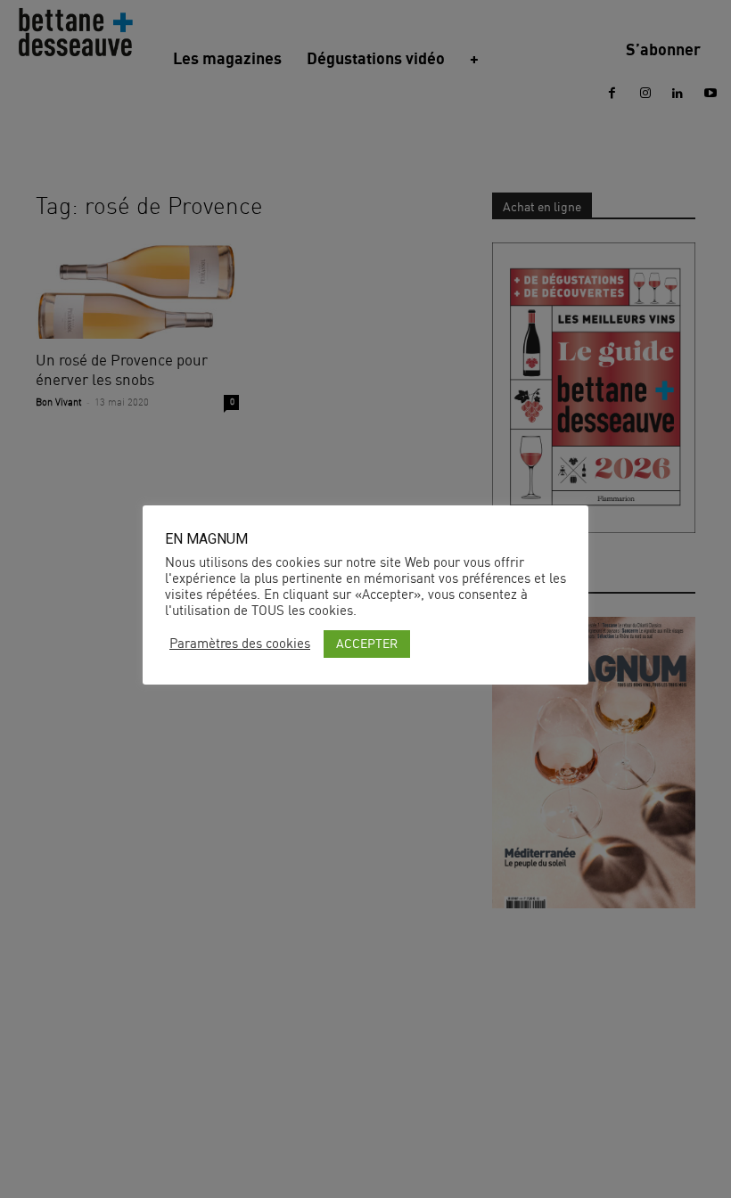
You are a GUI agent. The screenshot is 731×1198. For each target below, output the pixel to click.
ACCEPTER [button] (367, 643)
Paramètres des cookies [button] (239, 644)
